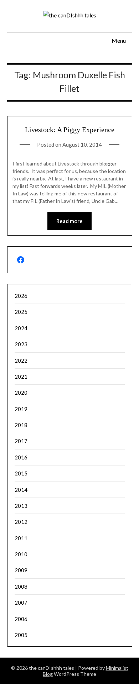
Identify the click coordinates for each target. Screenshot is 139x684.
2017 (21, 441)
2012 (21, 522)
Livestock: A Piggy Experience (69, 129)
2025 (21, 312)
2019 (21, 409)
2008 (21, 586)
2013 (21, 506)
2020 (21, 392)
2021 (21, 376)
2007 (21, 602)
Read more (69, 221)
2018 (21, 425)
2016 (21, 457)
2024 (21, 328)
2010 (21, 554)
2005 (21, 635)
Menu (119, 40)
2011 (21, 538)
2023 (21, 344)
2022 (21, 360)
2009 (21, 570)
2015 (21, 473)
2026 (21, 296)
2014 (21, 489)
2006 (21, 619)
